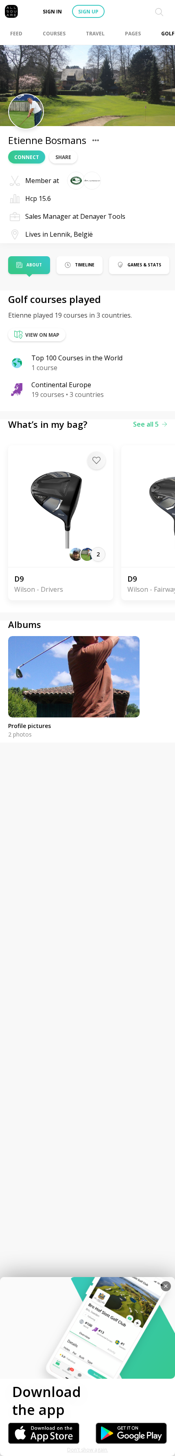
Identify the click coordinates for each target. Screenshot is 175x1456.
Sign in (52, 11)
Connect (26, 157)
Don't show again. (87, 1449)
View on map (42, 334)
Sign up (88, 11)
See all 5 (146, 424)
